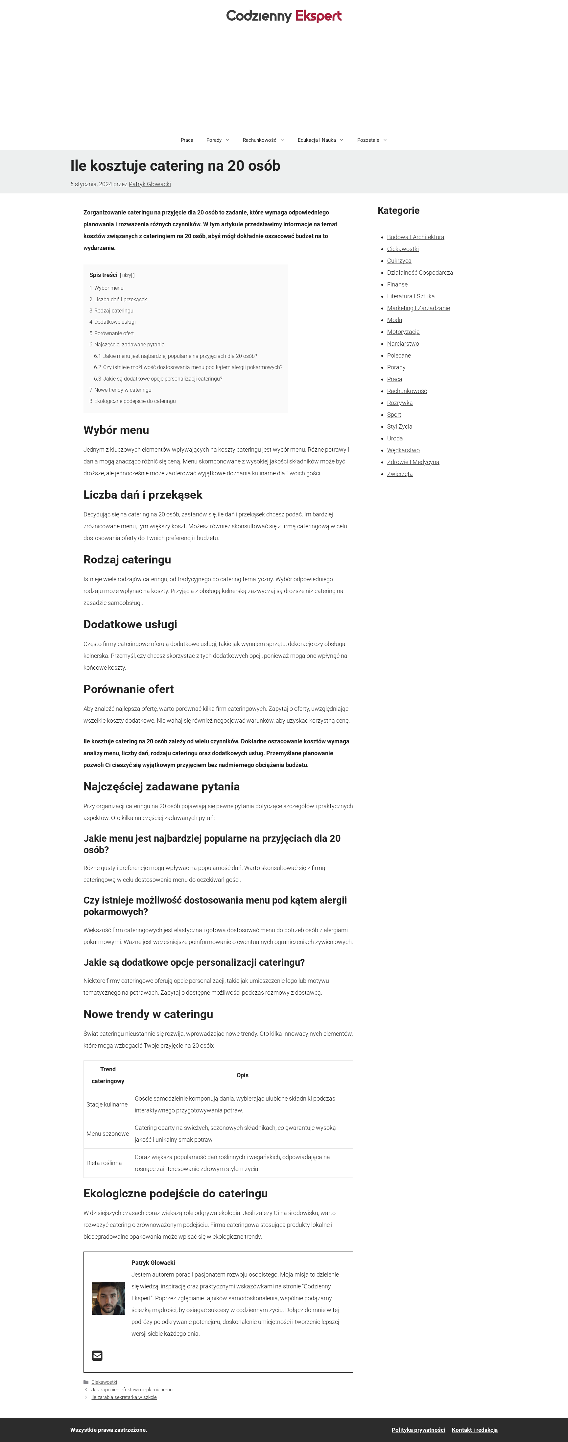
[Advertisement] (284, 81)
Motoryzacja (403, 331)
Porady (214, 140)
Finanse (397, 284)
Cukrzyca (399, 260)
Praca (187, 140)
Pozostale (368, 140)
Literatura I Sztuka (411, 296)
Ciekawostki (104, 1382)
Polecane (399, 355)
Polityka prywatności (418, 1430)
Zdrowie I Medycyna (413, 462)
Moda (394, 319)
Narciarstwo (403, 343)
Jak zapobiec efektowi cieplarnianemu (132, 1390)
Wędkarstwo (403, 450)
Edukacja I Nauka (317, 140)
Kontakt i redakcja (475, 1430)
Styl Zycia (400, 426)
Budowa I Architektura (415, 237)
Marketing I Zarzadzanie (418, 308)
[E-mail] (97, 1358)
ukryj (127, 275)
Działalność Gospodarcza (420, 272)
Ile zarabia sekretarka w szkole (124, 1397)
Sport (394, 414)
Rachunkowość (259, 140)
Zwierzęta (400, 473)
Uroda (395, 438)
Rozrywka (400, 402)
